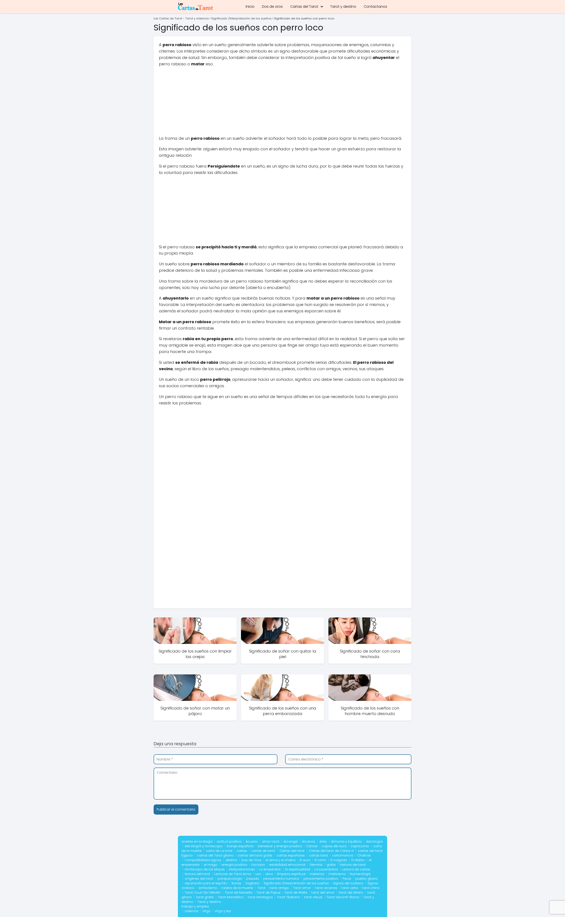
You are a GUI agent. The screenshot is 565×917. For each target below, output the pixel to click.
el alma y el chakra (281, 860)
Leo (258, 874)
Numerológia (360, 874)
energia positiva (234, 864)
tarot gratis (205, 897)
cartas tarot (318, 855)
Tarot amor (302, 888)
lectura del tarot (197, 874)
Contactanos (375, 6)
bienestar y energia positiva (280, 846)
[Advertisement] (282, 103)
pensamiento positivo (320, 878)
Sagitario (252, 883)
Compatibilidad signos (203, 860)
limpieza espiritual (291, 874)
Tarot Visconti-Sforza (342, 897)
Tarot (261, 888)
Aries (323, 841)
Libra (269, 874)
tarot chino (371, 888)
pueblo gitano (366, 878)
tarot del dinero (351, 892)
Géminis (315, 864)
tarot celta (349, 888)
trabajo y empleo (195, 906)
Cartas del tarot (292, 851)
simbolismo (208, 888)
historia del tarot (353, 864)
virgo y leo (223, 911)
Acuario (252, 841)
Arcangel (291, 841)
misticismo (337, 874)
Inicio (250, 6)
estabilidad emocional (287, 864)
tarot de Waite (296, 892)
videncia (191, 911)
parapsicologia (230, 878)
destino (231, 860)
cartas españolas (291, 855)
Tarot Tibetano (288, 897)
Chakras (364, 855)
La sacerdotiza (326, 869)
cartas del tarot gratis (255, 855)
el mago (210, 864)
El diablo (358, 860)
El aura (305, 860)
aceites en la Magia (197, 841)
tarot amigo (279, 888)
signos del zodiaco (348, 883)
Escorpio (258, 864)
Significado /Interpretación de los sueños (296, 883)
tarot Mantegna (260, 897)
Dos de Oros (251, 860)
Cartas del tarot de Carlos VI (331, 851)
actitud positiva (229, 841)
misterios (317, 874)
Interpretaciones (242, 869)
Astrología (374, 841)
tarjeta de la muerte (237, 888)
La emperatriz (270, 869)
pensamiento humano (281, 878)
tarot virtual (313, 897)
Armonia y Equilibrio (346, 841)
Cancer (312, 846)
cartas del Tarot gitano (215, 855)
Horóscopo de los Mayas (205, 869)
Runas (236, 883)
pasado (252, 878)
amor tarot (270, 841)
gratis (331, 864)
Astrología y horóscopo (204, 846)
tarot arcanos (326, 888)
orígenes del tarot (199, 878)
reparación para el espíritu (206, 883)
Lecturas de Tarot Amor (232, 874)
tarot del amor (323, 892)
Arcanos (308, 841)
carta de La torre (219, 851)
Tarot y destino (343, 6)
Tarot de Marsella (238, 892)
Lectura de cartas (356, 869)
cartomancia (342, 855)
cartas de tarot (263, 851)
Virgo (206, 911)
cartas (242, 851)
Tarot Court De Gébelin (203, 892)
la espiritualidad (297, 869)
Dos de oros (272, 6)
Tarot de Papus (268, 892)
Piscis (347, 878)
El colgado (338, 860)
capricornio (360, 846)
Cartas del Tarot (304, 6)
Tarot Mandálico (231, 897)
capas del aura (334, 846)
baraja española (240, 846)
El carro (320, 860)
